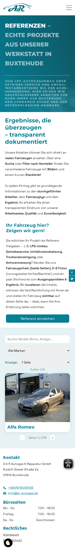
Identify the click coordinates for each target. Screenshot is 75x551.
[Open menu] (69, 8)
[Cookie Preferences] (8, 543)
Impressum (11, 535)
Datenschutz (12, 540)
